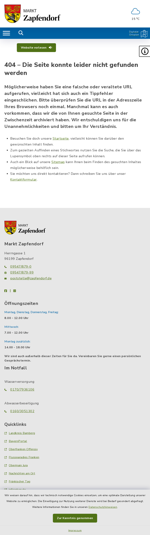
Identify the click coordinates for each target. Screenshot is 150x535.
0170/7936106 (22, 389)
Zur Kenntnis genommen (75, 518)
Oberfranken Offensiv (23, 449)
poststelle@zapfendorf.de (31, 278)
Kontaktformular (23, 179)
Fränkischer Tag (19, 481)
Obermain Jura (18, 465)
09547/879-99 (22, 272)
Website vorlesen (34, 48)
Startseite (61, 138)
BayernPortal (18, 441)
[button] (144, 51)
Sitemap (58, 162)
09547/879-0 (21, 266)
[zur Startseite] (32, 14)
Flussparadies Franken (24, 457)
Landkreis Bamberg (22, 433)
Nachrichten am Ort (22, 473)
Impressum (75, 530)
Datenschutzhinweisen (103, 507)
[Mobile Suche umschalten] (21, 33)
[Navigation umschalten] (6, 33)
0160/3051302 (22, 411)
